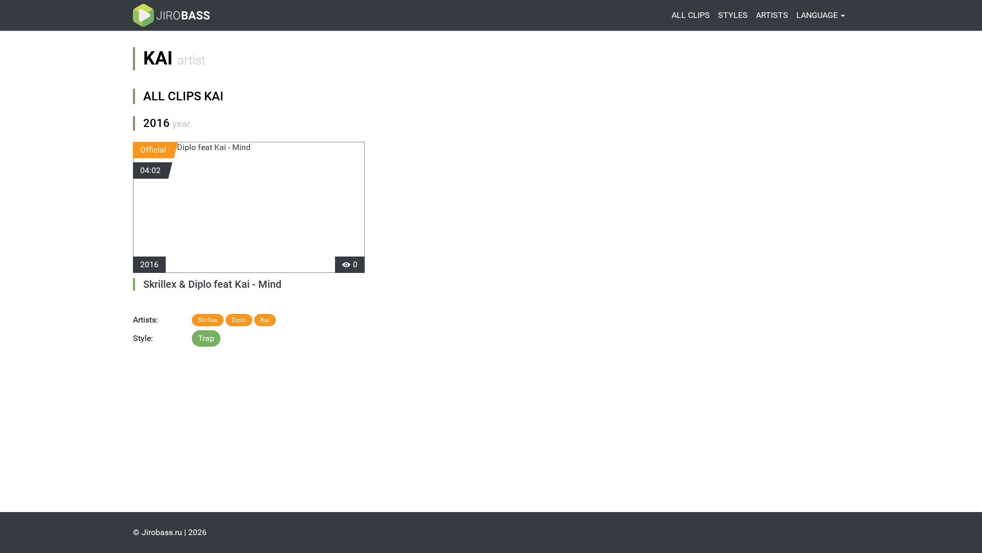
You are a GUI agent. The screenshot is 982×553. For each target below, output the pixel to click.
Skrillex (207, 320)
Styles (733, 15)
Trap (206, 338)
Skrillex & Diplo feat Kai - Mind (212, 284)
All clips (691, 15)
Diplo (239, 320)
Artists (772, 15)
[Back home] (171, 15)
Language (818, 15)
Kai (265, 320)
